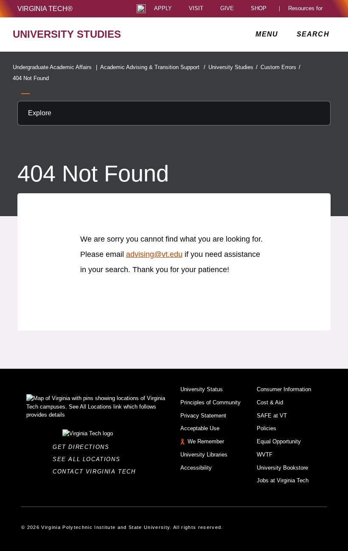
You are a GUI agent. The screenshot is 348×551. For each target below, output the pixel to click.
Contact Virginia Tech (96, 471)
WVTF (264, 454)
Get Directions (83, 447)
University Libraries (203, 454)
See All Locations (89, 459)
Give (227, 8)
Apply (163, 8)
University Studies (233, 67)
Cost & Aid (270, 402)
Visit (196, 8)
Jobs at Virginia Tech (283, 480)
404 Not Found (31, 78)
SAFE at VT (272, 415)
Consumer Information (284, 389)
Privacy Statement (203, 415)
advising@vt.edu (154, 254)
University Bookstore (282, 468)
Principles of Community (210, 402)
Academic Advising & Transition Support (152, 67)
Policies (266, 428)
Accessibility (196, 468)
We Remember (206, 441)
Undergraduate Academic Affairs (55, 67)
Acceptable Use (199, 428)
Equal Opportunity (279, 441)
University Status (201, 389)
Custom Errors (280, 67)
